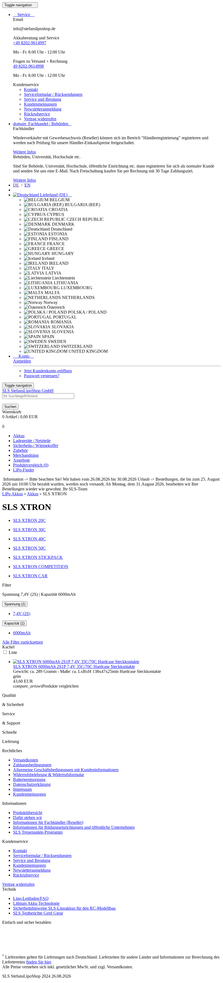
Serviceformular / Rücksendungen (53, 94)
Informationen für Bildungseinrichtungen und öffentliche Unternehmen (74, 827)
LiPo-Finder (23, 470)
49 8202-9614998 (28, 66)
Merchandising (26, 455)
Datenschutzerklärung (32, 784)
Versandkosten (25, 760)
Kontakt (31, 89)
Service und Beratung (42, 99)
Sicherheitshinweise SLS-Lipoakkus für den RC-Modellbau (64, 908)
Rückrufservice (37, 114)
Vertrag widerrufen (40, 118)
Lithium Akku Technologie (36, 903)
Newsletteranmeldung (42, 109)
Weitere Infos (24, 152)
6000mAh (21, 633)
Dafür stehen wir (27, 817)
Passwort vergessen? (41, 375)
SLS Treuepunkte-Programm (38, 832)
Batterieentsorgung (29, 779)
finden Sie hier (38, 962)
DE (16, 185)
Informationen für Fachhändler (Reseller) (48, 822)
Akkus (18, 435)
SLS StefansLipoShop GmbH (28, 390)
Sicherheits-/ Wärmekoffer (35, 445)
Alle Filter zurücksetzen (22, 642)
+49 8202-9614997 (29, 42)
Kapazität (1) (14, 623)
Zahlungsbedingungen (32, 765)
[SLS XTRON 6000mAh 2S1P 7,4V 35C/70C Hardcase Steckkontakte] (76, 661)
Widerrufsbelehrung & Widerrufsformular (48, 774)
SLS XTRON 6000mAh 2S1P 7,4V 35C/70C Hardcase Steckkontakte (74, 666)
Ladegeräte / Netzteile (32, 440)
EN (27, 185)
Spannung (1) (14, 604)
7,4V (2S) (21, 613)
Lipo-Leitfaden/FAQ (31, 898)
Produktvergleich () (30, 465)
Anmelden (22, 361)
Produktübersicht (27, 812)
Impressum (22, 789)
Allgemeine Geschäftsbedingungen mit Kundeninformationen (66, 769)
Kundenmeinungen (40, 104)
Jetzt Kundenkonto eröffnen (48, 370)
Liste (13, 652)
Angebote (21, 460)
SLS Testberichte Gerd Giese (38, 913)
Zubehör (20, 450)
